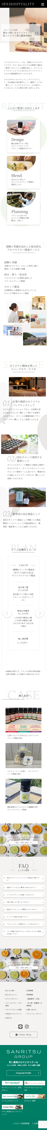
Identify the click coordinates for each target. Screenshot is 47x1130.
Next (39, 613)
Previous (7, 613)
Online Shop (25, 1034)
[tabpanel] (23, 603)
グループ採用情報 (21, 1123)
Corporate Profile (23, 1073)
